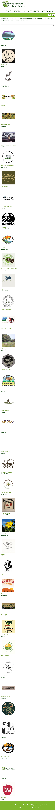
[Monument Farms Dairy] (8, 463)
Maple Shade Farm (5, 451)
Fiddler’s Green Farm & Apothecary (9, 268)
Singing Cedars (4, 614)
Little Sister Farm (5, 410)
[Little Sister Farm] (8, 402)
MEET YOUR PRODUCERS (17, 11)
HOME (5, 10)
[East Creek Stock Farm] (8, 198)
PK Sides (3, 554)
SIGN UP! (25, 11)
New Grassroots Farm (6, 492)
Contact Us (45, 805)
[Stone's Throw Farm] (8, 708)
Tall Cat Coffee (4, 736)
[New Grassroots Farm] (8, 484)
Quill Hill (3, 575)
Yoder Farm (3, 797)
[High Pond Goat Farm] (8, 361)
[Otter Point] (8, 525)
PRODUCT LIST (10, 11)
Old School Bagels (5, 513)
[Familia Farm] (8, 239)
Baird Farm (3, 85)
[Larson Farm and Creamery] (8, 381)
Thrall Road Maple (5, 756)
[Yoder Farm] (8, 789)
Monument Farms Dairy (6, 472)
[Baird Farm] (8, 76)
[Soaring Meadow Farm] (8, 647)
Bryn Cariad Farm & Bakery (7, 165)
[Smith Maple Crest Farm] (8, 626)
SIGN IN (43, 11)
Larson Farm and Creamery (7, 390)
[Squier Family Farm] (8, 667)
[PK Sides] (8, 545)
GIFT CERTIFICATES (49, 11)
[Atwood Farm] (8, 56)
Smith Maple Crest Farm (6, 635)
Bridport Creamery (5, 44)
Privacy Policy (14, 805)
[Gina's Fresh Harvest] (8, 301)
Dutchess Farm (4, 186)
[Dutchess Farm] (8, 177)
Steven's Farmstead (5, 696)
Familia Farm (4, 248)
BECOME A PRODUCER (36, 11)
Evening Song (4, 227)
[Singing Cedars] (8, 605)
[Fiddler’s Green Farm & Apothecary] (8, 259)
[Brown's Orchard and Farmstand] (8, 136)
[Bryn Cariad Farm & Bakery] (8, 157)
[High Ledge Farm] (8, 340)
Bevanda (3, 105)
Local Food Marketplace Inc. (33, 808)
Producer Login (38, 805)
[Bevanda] (8, 97)
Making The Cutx (5, 431)
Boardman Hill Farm (5, 124)
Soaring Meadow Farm (6, 655)
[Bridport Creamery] (8, 35)
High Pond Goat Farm (6, 369)
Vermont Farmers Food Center (8, 777)
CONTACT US (30, 11)
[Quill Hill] (8, 566)
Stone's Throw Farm (5, 717)
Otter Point (3, 534)
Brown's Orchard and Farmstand (8, 145)
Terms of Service (23, 805)
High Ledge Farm (5, 349)
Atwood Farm (4, 64)
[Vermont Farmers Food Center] (8, 768)
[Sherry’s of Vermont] (8, 585)
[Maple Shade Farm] (8, 443)
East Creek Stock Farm (6, 206)
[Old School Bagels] (8, 504)
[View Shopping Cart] (53, 15)
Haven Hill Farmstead (6, 328)
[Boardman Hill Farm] (8, 116)
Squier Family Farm (5, 676)
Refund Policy (30, 805)
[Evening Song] (8, 218)
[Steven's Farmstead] (8, 688)
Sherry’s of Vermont (5, 594)
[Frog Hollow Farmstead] (8, 280)
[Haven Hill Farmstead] (8, 319)
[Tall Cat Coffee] (8, 727)
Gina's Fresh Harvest (6, 309)
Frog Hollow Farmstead (6, 289)
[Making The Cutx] (8, 422)
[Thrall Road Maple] (8, 748)
